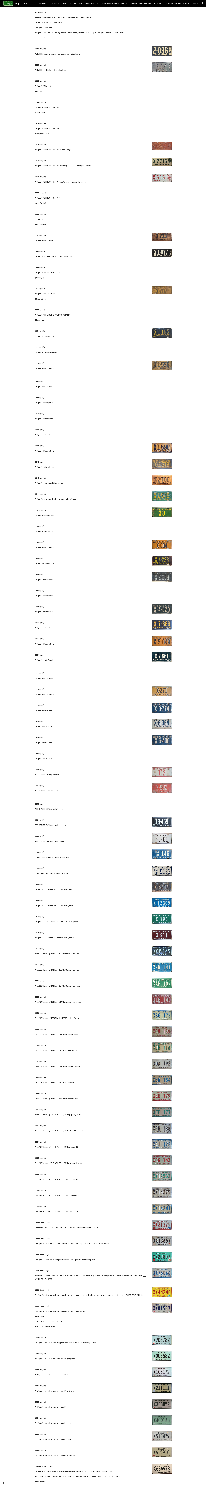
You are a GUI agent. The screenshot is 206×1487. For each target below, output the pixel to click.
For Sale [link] (54, 3)
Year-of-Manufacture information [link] (113, 3)
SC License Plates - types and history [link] (83, 3)
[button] (203, 3)
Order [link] (64, 3)
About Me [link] (157, 3)
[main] (103, 25)
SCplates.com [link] (42, 3)
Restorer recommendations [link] (141, 3)
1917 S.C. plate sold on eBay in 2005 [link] (176, 3)
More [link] (194, 3)
